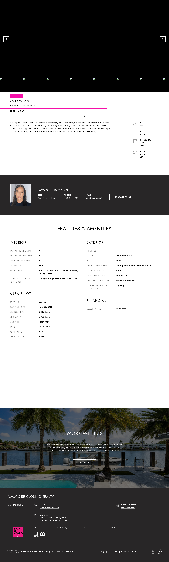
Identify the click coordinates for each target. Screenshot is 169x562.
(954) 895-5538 (128, 507)
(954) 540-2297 (71, 198)
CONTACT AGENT (123, 197)
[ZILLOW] (159, 551)
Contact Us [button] (84, 462)
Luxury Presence (64, 551)
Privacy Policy (128, 551)
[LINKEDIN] (153, 551)
